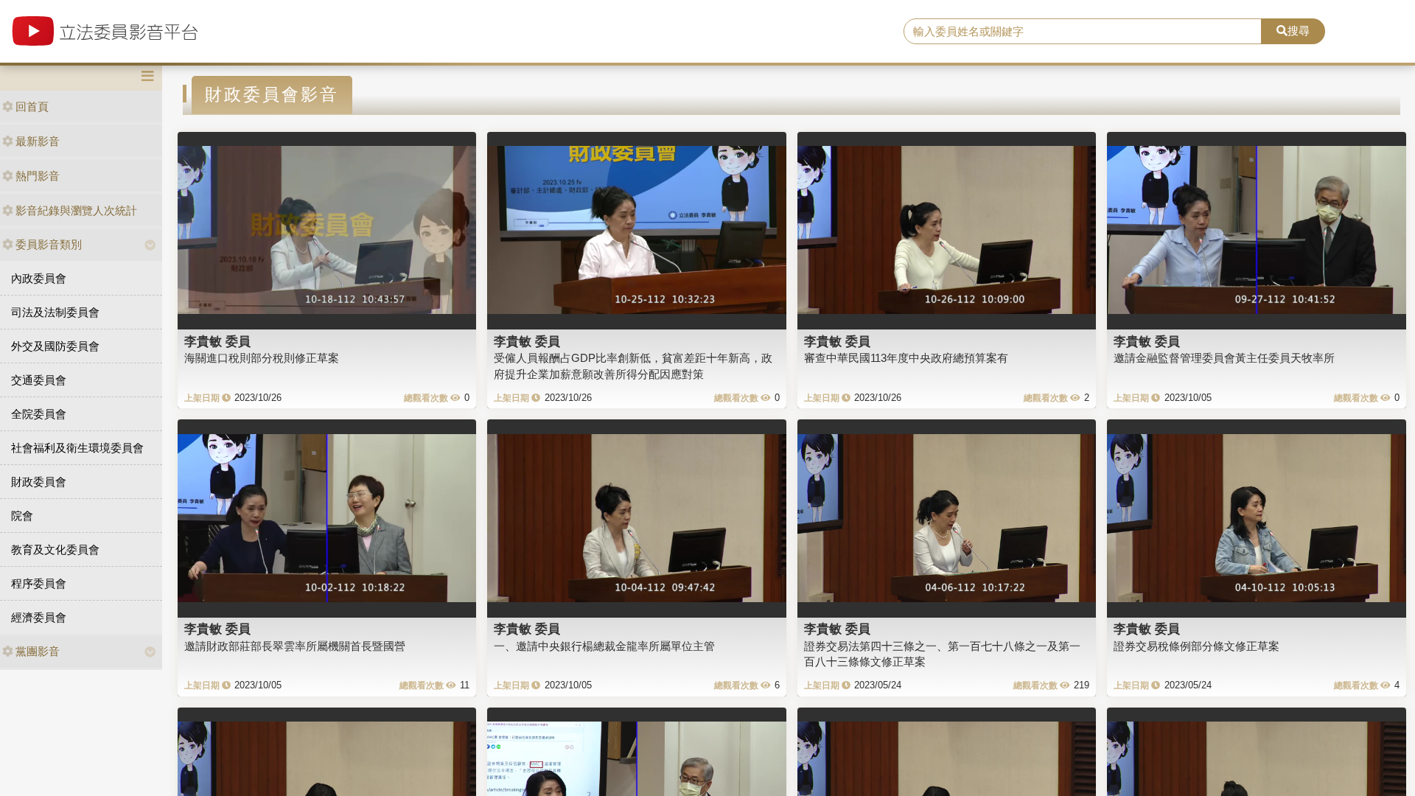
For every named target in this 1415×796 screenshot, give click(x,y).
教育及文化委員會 (55, 549)
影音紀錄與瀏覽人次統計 (76, 210)
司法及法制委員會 (55, 312)
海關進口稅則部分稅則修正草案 (261, 358)
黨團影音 (37, 651)
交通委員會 (38, 380)
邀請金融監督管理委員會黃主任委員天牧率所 (1224, 358)
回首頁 (32, 106)
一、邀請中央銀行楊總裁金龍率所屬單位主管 (604, 646)
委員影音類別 (48, 244)
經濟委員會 (38, 617)
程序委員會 (38, 583)
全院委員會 (38, 414)
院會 (22, 515)
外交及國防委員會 (55, 346)
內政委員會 (38, 278)
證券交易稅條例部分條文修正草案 (1196, 646)
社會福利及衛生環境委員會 (77, 447)
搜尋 (1299, 30)
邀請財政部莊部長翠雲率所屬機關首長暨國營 (294, 646)
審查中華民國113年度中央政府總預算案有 (906, 358)
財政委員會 (38, 481)
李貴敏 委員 (217, 341)
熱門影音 (37, 176)
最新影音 (37, 141)
